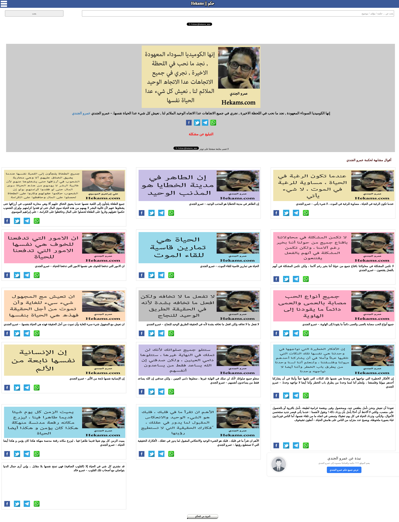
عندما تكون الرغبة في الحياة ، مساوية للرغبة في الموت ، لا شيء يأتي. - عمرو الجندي (345, 204)
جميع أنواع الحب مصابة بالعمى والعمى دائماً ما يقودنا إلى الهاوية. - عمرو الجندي (348, 324)
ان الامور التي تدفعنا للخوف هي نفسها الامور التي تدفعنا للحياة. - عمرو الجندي (80, 266)
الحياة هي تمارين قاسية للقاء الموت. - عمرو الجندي (229, 266)
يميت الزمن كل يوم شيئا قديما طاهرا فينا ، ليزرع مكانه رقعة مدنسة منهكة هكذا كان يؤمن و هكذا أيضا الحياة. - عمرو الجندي (64, 443)
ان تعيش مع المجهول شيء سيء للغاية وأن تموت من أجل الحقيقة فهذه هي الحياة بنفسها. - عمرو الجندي (64, 324)
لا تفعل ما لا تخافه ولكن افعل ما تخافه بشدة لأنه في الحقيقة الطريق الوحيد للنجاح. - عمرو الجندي (203, 324)
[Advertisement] (199, 34)
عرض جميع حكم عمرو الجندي (344, 469)
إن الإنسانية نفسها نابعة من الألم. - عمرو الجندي (97, 378)
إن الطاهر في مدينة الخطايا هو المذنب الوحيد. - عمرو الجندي (224, 204)
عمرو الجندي (81, 112)
